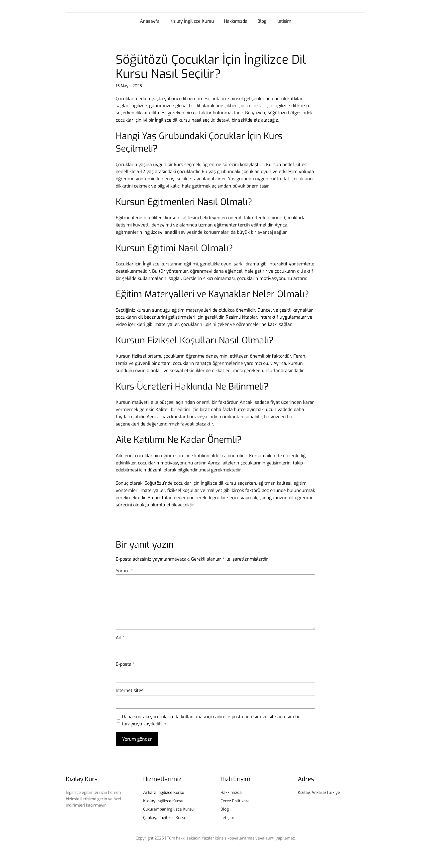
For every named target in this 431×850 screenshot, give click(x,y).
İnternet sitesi (130, 690)
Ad (120, 638)
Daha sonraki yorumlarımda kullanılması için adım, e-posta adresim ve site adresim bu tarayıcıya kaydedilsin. (211, 720)
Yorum (124, 571)
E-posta (125, 664)
